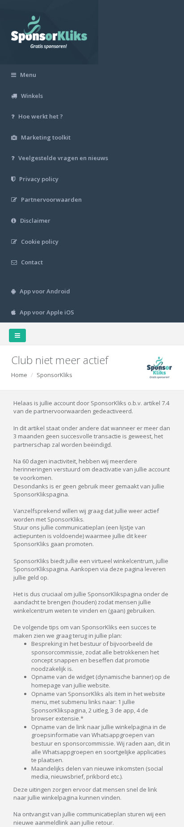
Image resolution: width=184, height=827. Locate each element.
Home (19, 375)
